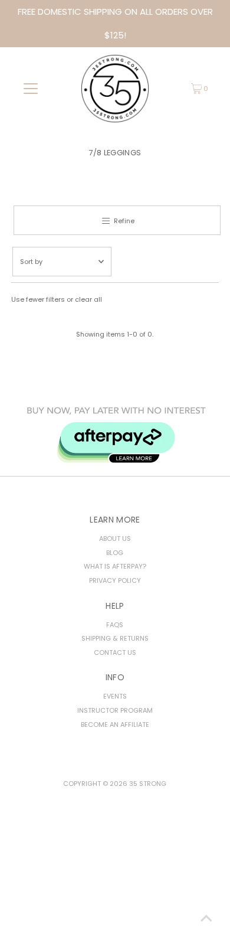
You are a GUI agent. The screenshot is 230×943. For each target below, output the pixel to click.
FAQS (114, 624)
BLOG (114, 552)
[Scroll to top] (206, 919)
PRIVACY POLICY (115, 580)
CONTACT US (115, 652)
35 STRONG (147, 783)
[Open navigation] (30, 88)
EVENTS (115, 696)
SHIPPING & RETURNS (115, 638)
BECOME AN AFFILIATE (115, 724)
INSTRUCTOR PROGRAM (115, 710)
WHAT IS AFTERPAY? (115, 566)
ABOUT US (115, 538)
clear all (88, 299)
